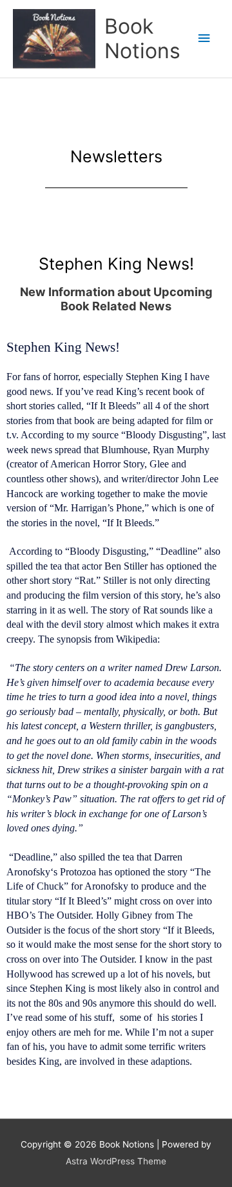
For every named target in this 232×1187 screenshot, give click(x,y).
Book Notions (142, 38)
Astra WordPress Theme (116, 1161)
